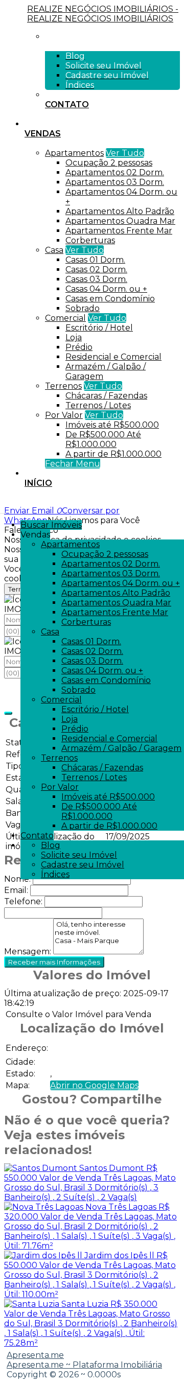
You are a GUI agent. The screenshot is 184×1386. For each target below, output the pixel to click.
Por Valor (64, 415)
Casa (54, 250)
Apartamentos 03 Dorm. (114, 182)
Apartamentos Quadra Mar (120, 221)
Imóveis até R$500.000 (112, 425)
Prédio (79, 347)
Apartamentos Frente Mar (118, 231)
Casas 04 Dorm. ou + (106, 289)
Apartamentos (74, 153)
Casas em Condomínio (110, 298)
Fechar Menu (72, 463)
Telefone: (23, 901)
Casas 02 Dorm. (96, 269)
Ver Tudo (125, 153)
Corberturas (90, 240)
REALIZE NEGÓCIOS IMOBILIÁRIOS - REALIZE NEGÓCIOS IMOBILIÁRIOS (102, 14)
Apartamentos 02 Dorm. (114, 172)
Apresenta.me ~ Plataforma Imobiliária (84, 1365)
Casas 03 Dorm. (96, 279)
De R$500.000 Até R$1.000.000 (103, 439)
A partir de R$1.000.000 (113, 454)
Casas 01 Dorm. (95, 260)
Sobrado (82, 308)
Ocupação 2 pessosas (108, 163)
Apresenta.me (35, 1355)
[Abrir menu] (3, 510)
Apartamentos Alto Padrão (119, 211)
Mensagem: (27, 951)
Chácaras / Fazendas (106, 396)
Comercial (65, 318)
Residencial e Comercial (113, 357)
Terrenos (63, 386)
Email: (16, 890)
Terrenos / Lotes (98, 405)
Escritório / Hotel (99, 328)
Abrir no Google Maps (94, 1085)
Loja (73, 337)
